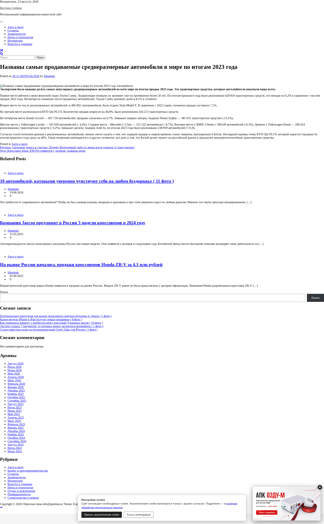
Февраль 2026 (16, 383)
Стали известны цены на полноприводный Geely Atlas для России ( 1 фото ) (49, 329)
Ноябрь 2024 (16, 434)
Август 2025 (15, 404)
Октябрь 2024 (16, 437)
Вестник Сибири (11, 8)
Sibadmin (49, 76)
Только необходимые (139, 514)
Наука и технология (20, 37)
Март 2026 (14, 380)
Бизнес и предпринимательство (28, 470)
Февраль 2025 (16, 424)
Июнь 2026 (15, 370)
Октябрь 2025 (16, 397)
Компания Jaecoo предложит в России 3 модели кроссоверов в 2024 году (72, 222)
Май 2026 (14, 373)
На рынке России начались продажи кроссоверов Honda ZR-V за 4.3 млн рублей (81, 264)
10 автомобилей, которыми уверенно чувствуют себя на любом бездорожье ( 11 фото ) (87, 181)
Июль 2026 (15, 366)
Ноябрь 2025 (16, 393)
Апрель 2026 (16, 377)
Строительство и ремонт (23, 497)
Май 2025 (14, 414)
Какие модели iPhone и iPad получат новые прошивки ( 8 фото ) (41, 319)
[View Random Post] (1, 50)
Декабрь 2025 (16, 390)
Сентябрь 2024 (17, 441)
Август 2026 (15, 363)
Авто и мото (15, 27)
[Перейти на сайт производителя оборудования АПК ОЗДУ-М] (286, 503)
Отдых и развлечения (21, 490)
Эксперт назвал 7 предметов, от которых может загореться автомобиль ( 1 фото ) (51, 326)
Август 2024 (15, 444)
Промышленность (19, 494)
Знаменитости (17, 33)
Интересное (15, 40)
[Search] (1, 53)
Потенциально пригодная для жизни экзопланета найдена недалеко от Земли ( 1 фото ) (56, 316)
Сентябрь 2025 (17, 400)
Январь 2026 (16, 387)
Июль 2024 (15, 448)
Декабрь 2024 (16, 431)
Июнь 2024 (15, 451)
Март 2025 (14, 421)
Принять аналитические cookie (101, 514)
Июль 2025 (15, 407)
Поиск (4, 292)
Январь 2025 (16, 427)
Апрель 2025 (16, 417)
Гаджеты (13, 30)
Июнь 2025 (15, 410)
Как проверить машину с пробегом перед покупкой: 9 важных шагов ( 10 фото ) (51, 322)
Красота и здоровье (20, 44)
